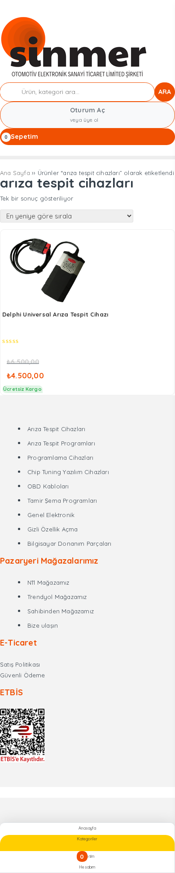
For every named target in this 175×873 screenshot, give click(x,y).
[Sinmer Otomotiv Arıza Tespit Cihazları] (74, 77)
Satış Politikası (20, 664)
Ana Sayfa (15, 172)
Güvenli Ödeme (22, 675)
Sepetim (24, 137)
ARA (164, 92)
